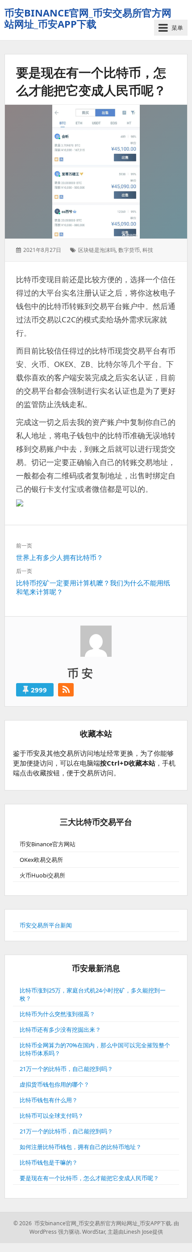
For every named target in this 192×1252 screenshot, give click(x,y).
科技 (147, 250)
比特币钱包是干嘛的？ (49, 1162)
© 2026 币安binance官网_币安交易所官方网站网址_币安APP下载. (92, 1223)
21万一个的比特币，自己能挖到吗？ (66, 1069)
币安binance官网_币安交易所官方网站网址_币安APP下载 (87, 18)
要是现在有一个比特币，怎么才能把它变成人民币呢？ (89, 1178)
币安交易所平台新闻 (46, 925)
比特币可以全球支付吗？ (51, 1116)
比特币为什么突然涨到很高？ (57, 1014)
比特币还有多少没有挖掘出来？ (60, 1029)
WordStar (93, 1232)
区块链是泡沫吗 (97, 250)
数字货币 (129, 250)
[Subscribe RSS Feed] (66, 689)
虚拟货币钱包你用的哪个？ (54, 1084)
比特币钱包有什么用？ (49, 1100)
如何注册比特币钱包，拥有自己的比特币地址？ (81, 1147)
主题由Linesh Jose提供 (135, 1232)
